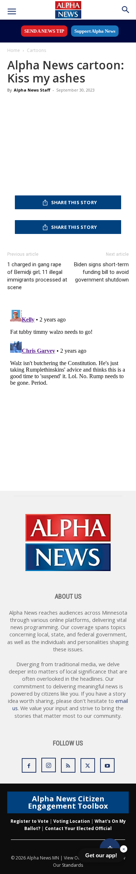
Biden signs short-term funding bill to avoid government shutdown (101, 272)
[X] (88, 765)
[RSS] (68, 765)
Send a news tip (44, 31)
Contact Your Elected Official (78, 828)
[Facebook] (29, 765)
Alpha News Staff (32, 90)
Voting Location (71, 821)
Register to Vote (30, 821)
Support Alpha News (94, 31)
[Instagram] (48, 765)
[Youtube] (107, 765)
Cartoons (36, 50)
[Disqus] (68, 398)
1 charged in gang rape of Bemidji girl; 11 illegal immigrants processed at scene (37, 276)
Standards (72, 865)
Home (13, 50)
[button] (11, 11)
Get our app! (101, 855)
